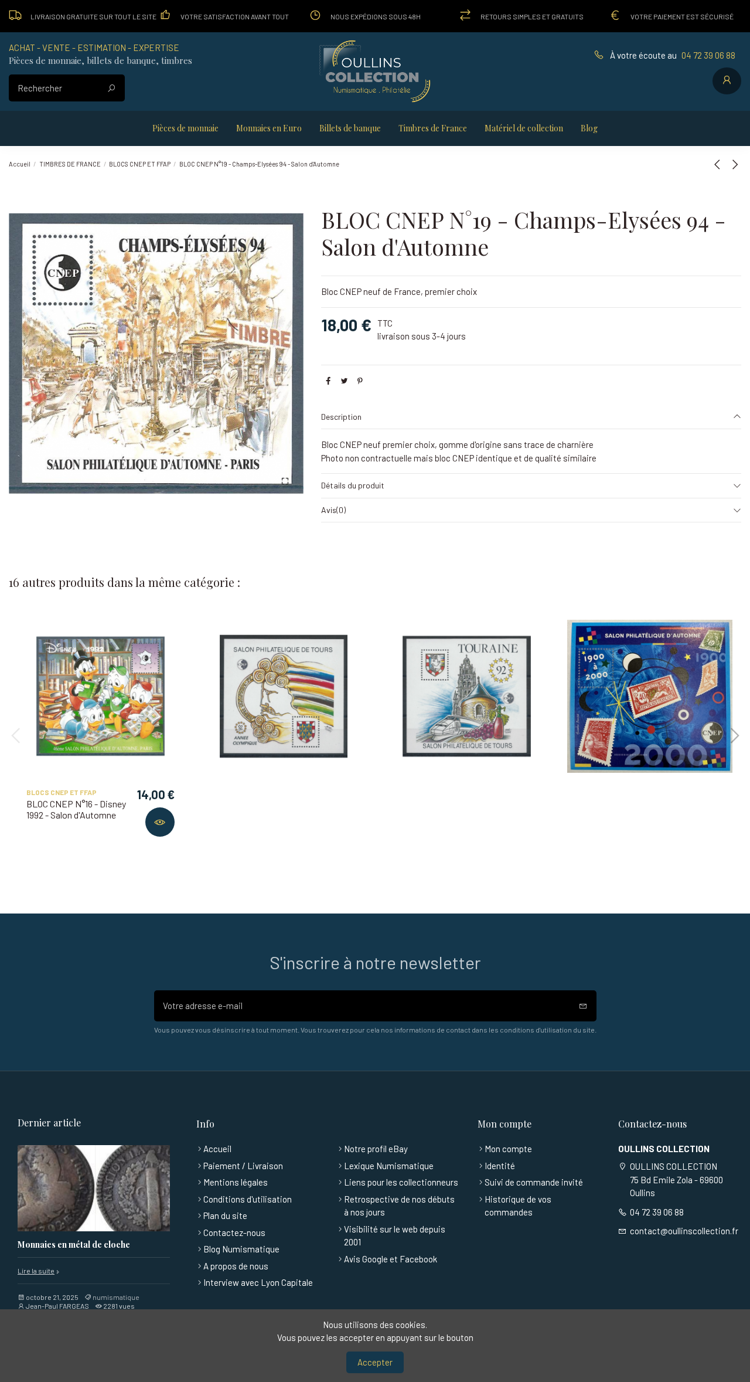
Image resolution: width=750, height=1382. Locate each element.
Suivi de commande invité (534, 1182)
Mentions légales (235, 1182)
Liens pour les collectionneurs (401, 1182)
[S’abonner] (583, 1005)
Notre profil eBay (376, 1148)
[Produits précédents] (719, 164)
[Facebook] (328, 380)
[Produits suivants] (734, 164)
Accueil (217, 1148)
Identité (500, 1165)
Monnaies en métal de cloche (74, 1245)
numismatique (116, 1297)
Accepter (375, 1362)
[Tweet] (344, 380)
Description (341, 417)
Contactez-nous (234, 1232)
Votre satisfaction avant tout (234, 16)
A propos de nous (235, 1266)
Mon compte (508, 1148)
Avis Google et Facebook (390, 1259)
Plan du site (225, 1215)
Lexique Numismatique (389, 1165)
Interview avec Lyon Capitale (258, 1282)
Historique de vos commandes (518, 1206)
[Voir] (160, 822)
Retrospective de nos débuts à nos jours (399, 1206)
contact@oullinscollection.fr (684, 1230)
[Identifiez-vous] (727, 81)
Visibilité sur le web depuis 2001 (394, 1236)
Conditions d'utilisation (247, 1199)
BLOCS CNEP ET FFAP (61, 792)
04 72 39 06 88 (708, 55)
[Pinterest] (360, 380)
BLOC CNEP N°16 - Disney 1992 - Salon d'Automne (76, 809)
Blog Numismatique (241, 1249)
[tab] (531, 417)
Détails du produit (352, 485)
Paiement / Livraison (243, 1165)
